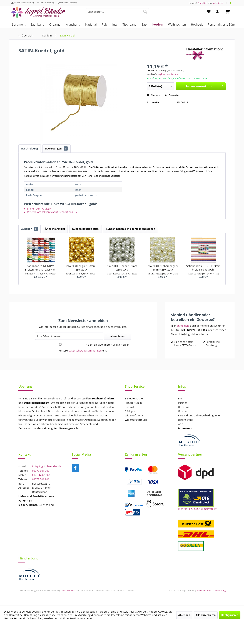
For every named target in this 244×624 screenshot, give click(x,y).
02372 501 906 (40, 479)
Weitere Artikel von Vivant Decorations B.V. (52, 212)
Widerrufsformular (136, 419)
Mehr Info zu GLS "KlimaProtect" (197, 508)
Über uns (183, 407)
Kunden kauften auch (85, 228)
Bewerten (174, 95)
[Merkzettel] (208, 11)
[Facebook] (231, 3)
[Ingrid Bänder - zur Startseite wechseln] (38, 12)
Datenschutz (185, 419)
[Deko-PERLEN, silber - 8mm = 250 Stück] (122, 249)
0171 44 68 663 (41, 475)
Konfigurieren (229, 615)
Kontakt (129, 407)
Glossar (182, 411)
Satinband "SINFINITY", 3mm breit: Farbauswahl (203, 267)
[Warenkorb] (229, 11)
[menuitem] (117, 13)
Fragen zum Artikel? (38, 208)
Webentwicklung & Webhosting (211, 590)
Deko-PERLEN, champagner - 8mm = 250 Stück (163, 267)
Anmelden (202, 3)
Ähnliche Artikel (55, 228)
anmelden (183, 325)
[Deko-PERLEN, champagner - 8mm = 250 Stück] (162, 249)
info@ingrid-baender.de (46, 466)
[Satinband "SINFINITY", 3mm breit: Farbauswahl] (203, 249)
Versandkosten (68, 590)
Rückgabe (130, 411)
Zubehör (28, 228)
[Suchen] (145, 11)
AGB (180, 424)
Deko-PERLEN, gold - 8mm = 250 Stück (81, 267)
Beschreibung (29, 148)
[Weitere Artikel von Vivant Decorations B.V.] (206, 54)
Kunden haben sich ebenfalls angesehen (130, 228)
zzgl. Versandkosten (168, 74)
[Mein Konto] (218, 11)
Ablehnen (184, 615)
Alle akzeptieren (206, 615)
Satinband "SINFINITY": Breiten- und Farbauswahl (40, 267)
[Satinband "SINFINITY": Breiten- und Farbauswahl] (40, 249)
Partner (182, 402)
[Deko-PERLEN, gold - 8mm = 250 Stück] (81, 249)
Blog (180, 398)
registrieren (218, 3)
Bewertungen (55, 148)
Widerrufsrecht (134, 415)
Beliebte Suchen (134, 398)
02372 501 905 (40, 470)
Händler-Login (133, 402)
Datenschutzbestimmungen (85, 350)
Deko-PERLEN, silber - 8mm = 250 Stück (122, 267)
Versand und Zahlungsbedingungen (199, 415)
